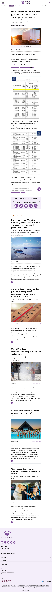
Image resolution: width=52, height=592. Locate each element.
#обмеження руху (16, 193)
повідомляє (34, 59)
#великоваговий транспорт (18, 190)
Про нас (3, 567)
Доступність (4, 570)
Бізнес (20, 5)
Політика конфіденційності (7, 572)
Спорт (47, 5)
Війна (16, 5)
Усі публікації (5, 5)
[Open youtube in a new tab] (26, 206)
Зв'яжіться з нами (5, 573)
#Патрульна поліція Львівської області (20, 188)
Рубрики (3, 560)
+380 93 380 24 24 (5, 548)
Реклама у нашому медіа (7, 568)
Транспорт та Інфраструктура (31, 5)
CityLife (11, 5)
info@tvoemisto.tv (5, 550)
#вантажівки (28, 190)
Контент (3, 557)
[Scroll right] (50, 6)
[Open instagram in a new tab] (31, 206)
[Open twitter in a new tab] (36, 206)
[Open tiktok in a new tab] (21, 206)
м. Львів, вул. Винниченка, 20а (8, 553)
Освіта (42, 5)
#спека (23, 193)
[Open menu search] (46, 2)
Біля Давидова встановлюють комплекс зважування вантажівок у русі (24, 66)
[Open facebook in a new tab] (16, 206)
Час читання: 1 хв (20, 25)
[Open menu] (49, 2)
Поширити (37, 49)
